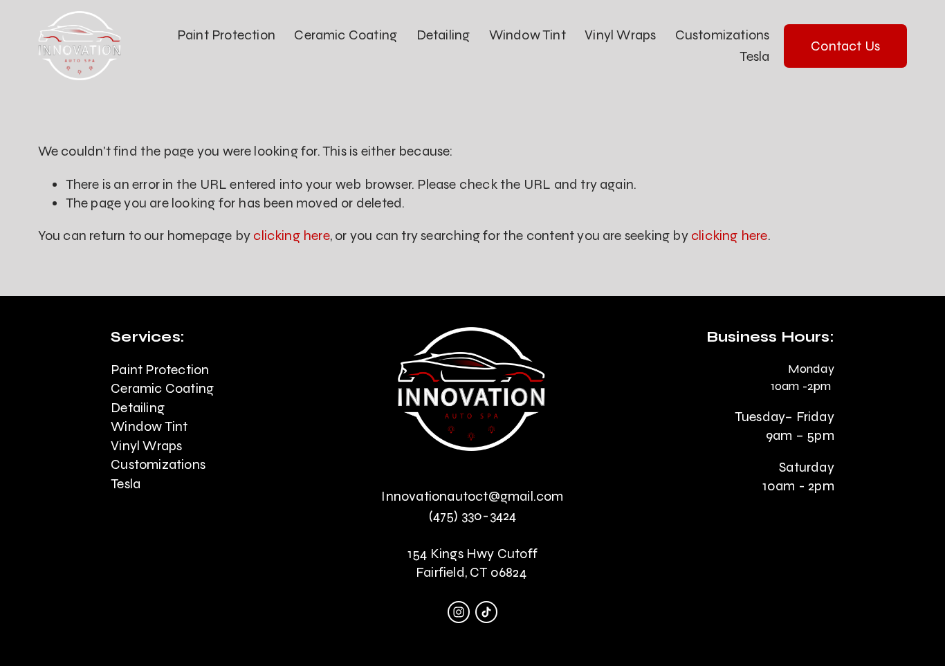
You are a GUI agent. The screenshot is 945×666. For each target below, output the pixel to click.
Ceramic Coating (345, 35)
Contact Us (845, 46)
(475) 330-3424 (473, 516)
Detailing (443, 35)
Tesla (754, 56)
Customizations (722, 35)
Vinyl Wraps (620, 35)
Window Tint (527, 35)
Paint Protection (226, 35)
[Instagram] (459, 612)
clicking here (291, 235)
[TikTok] (486, 612)
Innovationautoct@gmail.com (472, 496)
